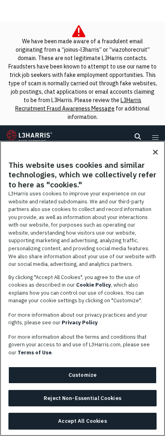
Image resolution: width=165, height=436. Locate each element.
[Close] (155, 152)
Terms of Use (35, 352)
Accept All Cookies (82, 421)
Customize (82, 375)
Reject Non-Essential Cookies (82, 398)
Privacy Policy (80, 322)
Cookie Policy (93, 284)
